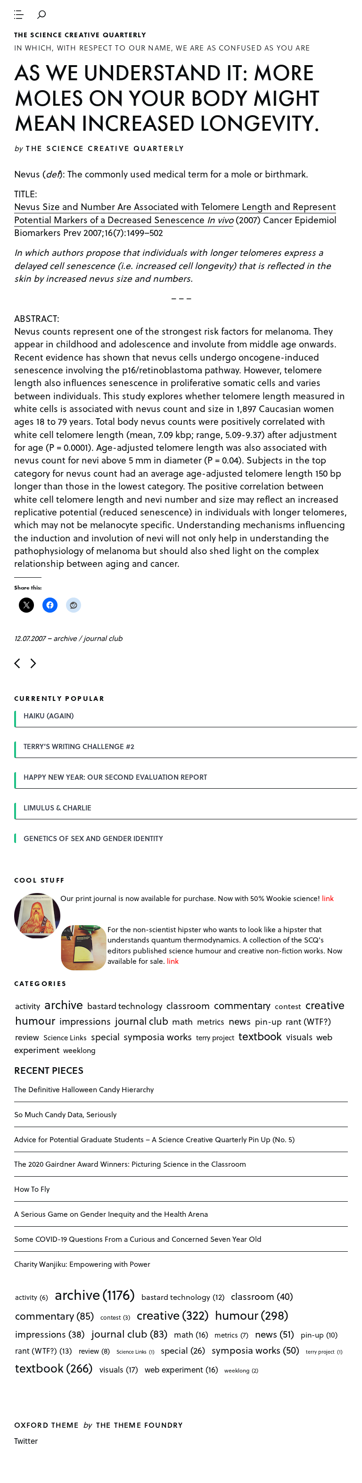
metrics (210, 1021)
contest (288, 1006)
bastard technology (125, 1005)
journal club (103, 637)
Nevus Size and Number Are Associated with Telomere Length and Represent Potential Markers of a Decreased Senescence (175, 213)
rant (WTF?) (308, 1021)
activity (27, 1006)
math (182, 1021)
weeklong (79, 1050)
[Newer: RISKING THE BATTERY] (17, 663)
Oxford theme (46, 1424)
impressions (85, 1021)
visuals (299, 1036)
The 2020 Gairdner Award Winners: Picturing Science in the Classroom (130, 1163)
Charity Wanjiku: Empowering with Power (82, 1263)
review (27, 1037)
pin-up (268, 1021)
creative (325, 1005)
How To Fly (31, 1188)
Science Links (65, 1037)
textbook (260, 1036)
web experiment (181, 1369)
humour (35, 1020)
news (240, 1021)
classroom (188, 1005)
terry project (215, 1037)
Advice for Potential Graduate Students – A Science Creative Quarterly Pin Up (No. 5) (154, 1139)
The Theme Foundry (139, 1424)
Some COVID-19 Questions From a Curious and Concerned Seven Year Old (138, 1238)
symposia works (157, 1036)
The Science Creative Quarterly (80, 35)
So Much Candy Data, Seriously (65, 1114)
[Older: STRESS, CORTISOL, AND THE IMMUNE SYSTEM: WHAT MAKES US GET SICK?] (33, 663)
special (105, 1036)
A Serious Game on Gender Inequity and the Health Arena (111, 1213)
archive (65, 637)
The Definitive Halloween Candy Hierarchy (84, 1089)
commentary (242, 1005)
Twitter (26, 1441)
